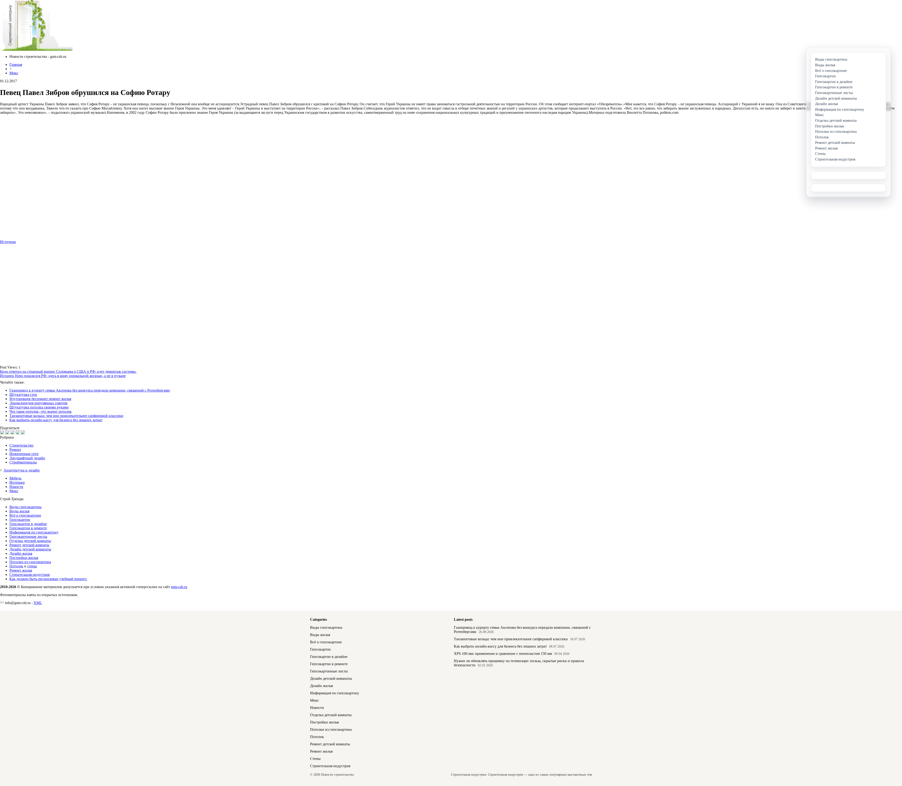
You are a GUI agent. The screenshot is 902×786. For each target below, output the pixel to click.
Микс (13, 73)
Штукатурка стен (23, 395)
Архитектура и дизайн (22, 470)
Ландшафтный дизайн (27, 458)
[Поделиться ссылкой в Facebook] (7, 432)
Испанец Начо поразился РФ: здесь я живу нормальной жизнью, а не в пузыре (63, 376)
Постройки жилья (23, 558)
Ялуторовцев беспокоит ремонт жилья (40, 399)
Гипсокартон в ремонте (28, 528)
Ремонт (15, 450)
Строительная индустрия (29, 575)
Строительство (21, 445)
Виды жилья (19, 511)
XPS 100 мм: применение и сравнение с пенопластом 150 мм (503, 654)
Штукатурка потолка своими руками (39, 407)
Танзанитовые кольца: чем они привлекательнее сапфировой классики (66, 416)
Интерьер (17, 482)
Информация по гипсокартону (33, 532)
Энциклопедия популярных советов (38, 403)
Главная (15, 65)
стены (32, 566)
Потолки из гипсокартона (30, 562)
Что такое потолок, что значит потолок (40, 411)
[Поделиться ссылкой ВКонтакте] (2, 432)
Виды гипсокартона (25, 507)
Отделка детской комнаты (30, 541)
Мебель (15, 478)
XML (38, 603)
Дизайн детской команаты (30, 549)
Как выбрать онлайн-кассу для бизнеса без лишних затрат (55, 420)
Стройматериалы (23, 462)
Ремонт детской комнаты (29, 545)
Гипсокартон (19, 520)
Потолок (16, 566)
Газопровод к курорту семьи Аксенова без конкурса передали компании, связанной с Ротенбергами (89, 390)
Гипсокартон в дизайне (28, 524)
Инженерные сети (24, 454)
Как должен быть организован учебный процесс (48, 579)
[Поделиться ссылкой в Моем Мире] (18, 432)
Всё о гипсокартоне (25, 515)
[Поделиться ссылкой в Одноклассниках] (23, 432)
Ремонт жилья (20, 570)
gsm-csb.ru (179, 587)
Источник (8, 242)
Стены (315, 759)
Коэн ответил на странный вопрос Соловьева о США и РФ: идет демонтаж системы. (68, 371)
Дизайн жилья (20, 553)
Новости (16, 487)
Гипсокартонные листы (28, 536)
